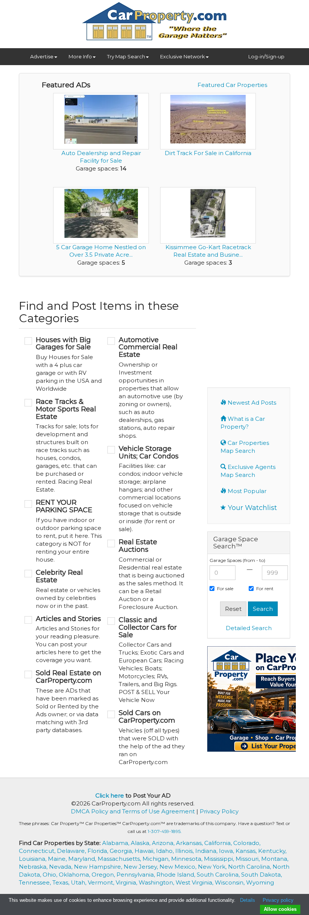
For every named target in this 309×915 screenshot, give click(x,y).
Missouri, (248, 858)
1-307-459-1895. (165, 831)
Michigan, (156, 858)
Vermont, (102, 882)
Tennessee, (35, 882)
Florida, (98, 850)
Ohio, (51, 874)
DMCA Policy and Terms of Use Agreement (133, 811)
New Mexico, (178, 866)
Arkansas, (190, 842)
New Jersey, (141, 866)
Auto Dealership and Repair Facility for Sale (101, 156)
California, (218, 842)
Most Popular (246, 491)
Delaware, (72, 850)
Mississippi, (220, 858)
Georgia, (122, 850)
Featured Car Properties (232, 84)
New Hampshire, (99, 866)
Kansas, (247, 850)
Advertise (42, 56)
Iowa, (227, 850)
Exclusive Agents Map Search (247, 470)
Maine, (58, 858)
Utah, (79, 882)
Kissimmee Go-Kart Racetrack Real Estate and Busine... (208, 251)
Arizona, (164, 842)
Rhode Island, (176, 874)
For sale (225, 588)
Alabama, (116, 842)
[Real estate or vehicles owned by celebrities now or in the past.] (63, 589)
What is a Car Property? (242, 422)
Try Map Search (126, 56)
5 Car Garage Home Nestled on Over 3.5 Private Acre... (101, 251)
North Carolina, (250, 866)
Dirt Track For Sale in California (208, 153)
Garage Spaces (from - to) (237, 560)
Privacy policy (278, 900)
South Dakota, (261, 874)
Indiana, (207, 850)
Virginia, (127, 882)
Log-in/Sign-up (266, 56)
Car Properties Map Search (244, 446)
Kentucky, (272, 850)
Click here (109, 795)
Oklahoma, (75, 874)
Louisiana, (33, 858)
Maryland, (83, 858)
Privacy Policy (219, 811)
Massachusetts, (120, 858)
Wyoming (260, 882)
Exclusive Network (182, 56)
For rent (265, 588)
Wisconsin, (230, 882)
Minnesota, (187, 858)
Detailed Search (249, 628)
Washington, (157, 882)
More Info (80, 56)
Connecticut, (38, 850)
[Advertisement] (258, 331)
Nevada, (61, 866)
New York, (213, 866)
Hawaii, (145, 850)
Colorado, (246, 842)
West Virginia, (195, 882)
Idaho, (165, 850)
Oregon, (104, 874)
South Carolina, (219, 874)
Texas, (61, 882)
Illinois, (185, 850)
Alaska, (141, 842)
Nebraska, (34, 866)
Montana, (274, 858)
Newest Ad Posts (251, 402)
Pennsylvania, (136, 874)
